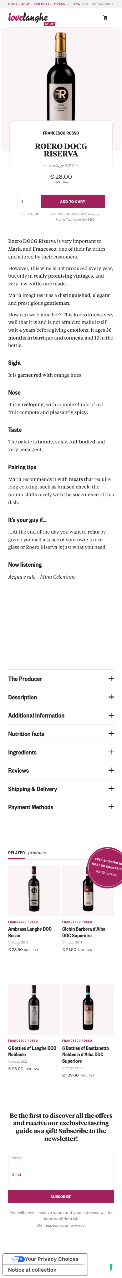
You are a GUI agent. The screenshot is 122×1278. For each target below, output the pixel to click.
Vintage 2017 (72, 942)
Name (16, 1157)
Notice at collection (32, 1270)
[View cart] (105, 18)
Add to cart (72, 201)
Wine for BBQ (83, 219)
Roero (60, 219)
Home (13, 4)
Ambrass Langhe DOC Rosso (30, 931)
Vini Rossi (42, 4)
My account (103, 4)
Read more (20, 1079)
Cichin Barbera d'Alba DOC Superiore (83, 931)
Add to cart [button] (22, 959)
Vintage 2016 (72, 1068)
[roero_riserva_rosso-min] (61, 89)
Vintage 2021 (18, 1061)
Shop (25, 4)
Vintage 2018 (18, 942)
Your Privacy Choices (52, 1259)
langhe (28, 19)
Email (16, 1174)
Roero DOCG (65, 4)
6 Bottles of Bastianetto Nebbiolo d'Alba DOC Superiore (85, 1054)
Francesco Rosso (23, 922)
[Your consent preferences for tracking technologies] (111, 1267)
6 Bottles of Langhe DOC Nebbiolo (32, 1051)
